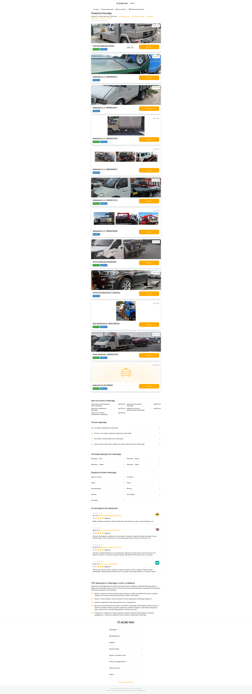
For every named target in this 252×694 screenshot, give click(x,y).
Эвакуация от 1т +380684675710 (105, 200)
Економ (110, 18)
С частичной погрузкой (137, 16)
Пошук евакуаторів (107, 9)
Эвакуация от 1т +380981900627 (105, 169)
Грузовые (103, 18)
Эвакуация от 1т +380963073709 (105, 138)
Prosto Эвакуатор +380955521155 (105, 354)
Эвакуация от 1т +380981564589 (105, 231)
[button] (124, 41)
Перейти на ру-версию (126, 682)
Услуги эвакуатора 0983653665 (104, 262)
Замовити (149, 47)
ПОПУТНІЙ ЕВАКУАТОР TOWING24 (106, 293)
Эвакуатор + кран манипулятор (111, 547)
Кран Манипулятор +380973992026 (106, 323)
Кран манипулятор (124, 16)
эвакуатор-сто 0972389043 (103, 385)
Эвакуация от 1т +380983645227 (105, 77)
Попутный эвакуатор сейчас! (103, 46)
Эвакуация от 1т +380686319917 (105, 108)
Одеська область (121, 9)
